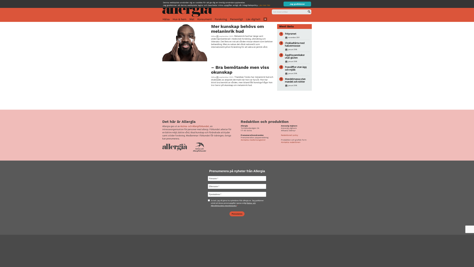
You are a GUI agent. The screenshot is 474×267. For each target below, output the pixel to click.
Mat (191, 19)
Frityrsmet (290, 33)
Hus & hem (179, 19)
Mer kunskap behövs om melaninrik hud (237, 29)
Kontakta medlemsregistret (253, 140)
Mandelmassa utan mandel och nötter (295, 80)
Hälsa (166, 19)
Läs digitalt (253, 19)
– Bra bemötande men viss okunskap (240, 70)
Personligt (236, 19)
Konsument (204, 19)
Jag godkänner (297, 4)
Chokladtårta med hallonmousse (294, 44)
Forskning (221, 19)
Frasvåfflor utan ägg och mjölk (295, 68)
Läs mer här (264, 5)
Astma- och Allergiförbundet (194, 126)
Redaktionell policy (289, 135)
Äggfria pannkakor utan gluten (295, 56)
